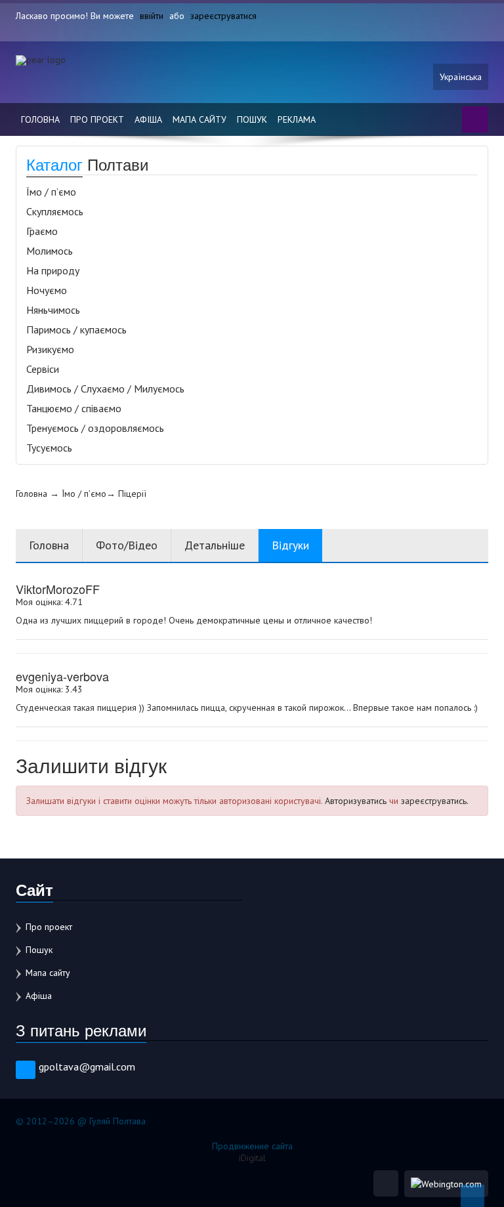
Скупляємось (54, 211)
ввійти (151, 16)
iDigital (252, 1158)
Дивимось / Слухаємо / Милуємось (105, 388)
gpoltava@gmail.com (87, 1066)
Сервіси (42, 368)
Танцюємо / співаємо (73, 408)
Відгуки (290, 545)
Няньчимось (53, 309)
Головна (40, 119)
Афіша (148, 119)
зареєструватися (223, 16)
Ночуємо (46, 290)
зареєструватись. (435, 801)
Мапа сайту (199, 119)
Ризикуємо (50, 349)
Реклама (297, 119)
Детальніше (214, 545)
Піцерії (132, 493)
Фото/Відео (127, 545)
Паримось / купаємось (76, 329)
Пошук (252, 119)
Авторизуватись (356, 801)
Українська (461, 77)
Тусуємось (49, 447)
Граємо (42, 231)
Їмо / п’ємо (51, 191)
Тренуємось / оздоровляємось (95, 427)
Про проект (97, 119)
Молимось (49, 250)
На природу (52, 270)
